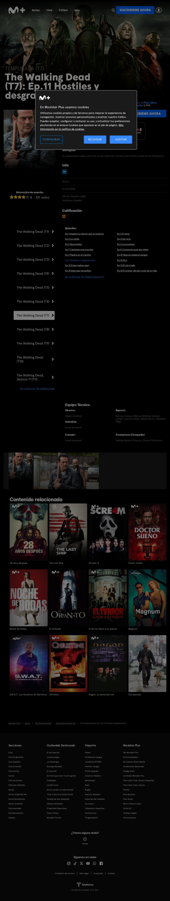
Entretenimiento (15, 813)
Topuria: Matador (92, 794)
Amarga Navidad (54, 766)
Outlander (51, 780)
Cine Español (14, 762)
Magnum (132, 628)
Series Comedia (15, 804)
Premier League (92, 766)
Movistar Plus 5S (54, 818)
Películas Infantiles (16, 785)
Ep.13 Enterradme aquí (77, 265)
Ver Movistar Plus (130, 752)
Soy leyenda (134, 694)
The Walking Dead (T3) (33, 260)
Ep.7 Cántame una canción (79, 249)
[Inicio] (16, 10)
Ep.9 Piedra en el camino (78, 255)
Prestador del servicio (65, 873)
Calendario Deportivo (94, 808)
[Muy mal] (11, 197)
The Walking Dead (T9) (33, 343)
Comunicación (129, 818)
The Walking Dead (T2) (33, 246)
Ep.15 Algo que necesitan (78, 270)
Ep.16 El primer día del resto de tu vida (137, 270)
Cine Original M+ (15, 757)
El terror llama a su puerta (103, 628)
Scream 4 (94, 563)
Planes (126, 790)
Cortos (11, 776)
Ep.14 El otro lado (126, 265)
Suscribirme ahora (135, 10)
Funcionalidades (130, 757)
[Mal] (15, 197)
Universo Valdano (93, 776)
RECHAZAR (95, 139)
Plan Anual (128, 799)
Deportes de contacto (95, 799)
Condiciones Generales (133, 766)
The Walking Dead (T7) (33, 315)
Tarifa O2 (127, 808)
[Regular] (19, 197)
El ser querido (53, 752)
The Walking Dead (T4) (33, 274)
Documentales (14, 808)
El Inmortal (52, 771)
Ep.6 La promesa (125, 244)
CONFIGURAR (51, 139)
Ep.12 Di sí (122, 260)
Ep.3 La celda (72, 239)
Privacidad (98, 873)
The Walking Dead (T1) (33, 232)
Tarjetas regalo (130, 813)
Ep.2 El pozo (123, 233)
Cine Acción (13, 771)
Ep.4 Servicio (124, 239)
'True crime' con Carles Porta (60, 794)
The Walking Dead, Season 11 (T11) (30, 377)
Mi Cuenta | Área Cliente (134, 762)
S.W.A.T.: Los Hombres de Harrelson (28, 694)
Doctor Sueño (135, 563)
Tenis (87, 785)
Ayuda (85, 843)
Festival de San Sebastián (58, 799)
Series (36, 10)
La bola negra (53, 757)
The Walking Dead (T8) (33, 329)
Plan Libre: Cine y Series (134, 785)
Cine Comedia (14, 766)
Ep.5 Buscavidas (73, 244)
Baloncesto (90, 780)
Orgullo (11, 818)
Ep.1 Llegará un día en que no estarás (84, 233)
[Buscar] (113, 10)
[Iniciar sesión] (159, 10)
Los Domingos (53, 762)
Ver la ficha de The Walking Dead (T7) (84, 277)
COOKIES (111, 873)
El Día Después (91, 771)
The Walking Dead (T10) (30, 359)
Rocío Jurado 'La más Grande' (60, 790)
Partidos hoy (90, 813)
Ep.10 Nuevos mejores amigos (132, 255)
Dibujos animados (55, 804)
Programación (91, 818)
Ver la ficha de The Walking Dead (37, 388)
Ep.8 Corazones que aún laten (132, 249)
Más (77, 10)
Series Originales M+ (17, 794)
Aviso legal (84, 873)
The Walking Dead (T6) (33, 301)
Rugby (87, 790)
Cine (49, 10)
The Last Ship (56, 563)
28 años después (18, 563)
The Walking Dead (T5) (33, 287)
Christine (54, 694)
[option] (21, 471)
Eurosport (89, 804)
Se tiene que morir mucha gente (61, 776)
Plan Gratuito (129, 794)
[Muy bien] (27, 197)
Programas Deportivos (57, 808)
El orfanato (55, 628)
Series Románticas (16, 799)
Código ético (128, 771)
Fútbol (63, 10)
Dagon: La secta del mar (101, 694)
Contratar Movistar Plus (133, 776)
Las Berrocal (52, 785)
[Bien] (23, 197)
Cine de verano (15, 780)
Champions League (93, 757)
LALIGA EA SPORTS (93, 762)
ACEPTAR (121, 139)
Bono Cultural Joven (132, 804)
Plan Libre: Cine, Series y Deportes (138, 780)
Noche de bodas (18, 628)
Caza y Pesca (52, 813)
